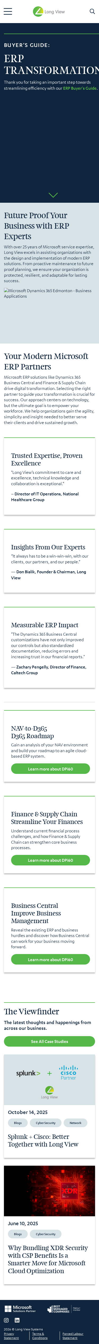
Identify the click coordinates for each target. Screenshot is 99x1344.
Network (75, 1123)
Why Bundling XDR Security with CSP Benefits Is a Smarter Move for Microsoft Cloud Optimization (48, 1259)
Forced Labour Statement (73, 1335)
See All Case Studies (49, 1041)
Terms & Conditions (40, 1335)
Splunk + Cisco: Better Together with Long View (43, 1140)
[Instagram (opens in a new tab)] (6, 1320)
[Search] (92, 11)
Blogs (18, 1123)
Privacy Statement (11, 1335)
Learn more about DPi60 (50, 768)
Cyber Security (45, 1123)
